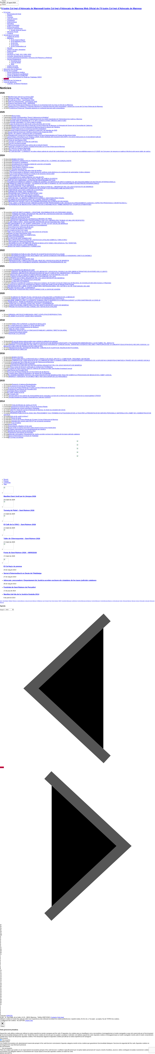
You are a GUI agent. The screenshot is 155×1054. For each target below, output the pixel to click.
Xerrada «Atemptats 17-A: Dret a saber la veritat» (25, 122)
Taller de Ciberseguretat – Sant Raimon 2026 (22, 101)
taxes (1, 600)
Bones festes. (16, 116)
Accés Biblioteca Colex (18, 41)
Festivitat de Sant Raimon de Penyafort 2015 (22, 389)
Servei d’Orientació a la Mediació (17, 74)
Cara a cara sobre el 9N (17, 411)
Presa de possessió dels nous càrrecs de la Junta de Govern (28, 145)
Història (9, 15)
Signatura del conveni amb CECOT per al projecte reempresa (31, 421)
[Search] (0, 1)
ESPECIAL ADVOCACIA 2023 (20, 217)
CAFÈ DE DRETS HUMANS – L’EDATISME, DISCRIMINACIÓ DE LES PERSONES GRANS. (42, 212)
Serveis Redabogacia (14, 59)
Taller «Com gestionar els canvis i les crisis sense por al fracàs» (27, 232)
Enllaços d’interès (13, 67)
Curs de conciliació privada (17, 143)
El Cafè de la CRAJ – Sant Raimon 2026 (21, 100)
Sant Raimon (5, 600)
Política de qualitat (13, 27)
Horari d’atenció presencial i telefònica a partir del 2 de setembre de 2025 (34, 130)
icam (44, 600)
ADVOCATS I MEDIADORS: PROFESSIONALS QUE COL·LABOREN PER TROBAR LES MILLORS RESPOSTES (47, 220)
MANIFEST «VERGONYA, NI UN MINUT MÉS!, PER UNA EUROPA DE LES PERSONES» (38, 376)
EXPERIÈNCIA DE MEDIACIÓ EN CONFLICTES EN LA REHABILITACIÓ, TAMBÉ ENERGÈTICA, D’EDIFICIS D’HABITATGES (50, 204)
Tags (5, 484)
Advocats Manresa (127, 600)
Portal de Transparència (14, 28)
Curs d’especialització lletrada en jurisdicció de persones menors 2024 (32, 174)
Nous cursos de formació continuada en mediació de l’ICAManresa (31, 367)
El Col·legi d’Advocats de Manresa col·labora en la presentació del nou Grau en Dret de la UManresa (41, 105)
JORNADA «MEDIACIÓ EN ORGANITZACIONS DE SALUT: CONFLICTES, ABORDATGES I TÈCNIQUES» (45, 273)
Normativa (10, 23)
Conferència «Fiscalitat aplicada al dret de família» (26, 170)
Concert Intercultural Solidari (18, 332)
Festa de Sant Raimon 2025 (18, 140)
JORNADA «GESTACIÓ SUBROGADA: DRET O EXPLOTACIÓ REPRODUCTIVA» (35, 314)
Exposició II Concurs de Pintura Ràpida (22, 386)
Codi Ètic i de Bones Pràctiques (17, 83)
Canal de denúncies (10, 82)
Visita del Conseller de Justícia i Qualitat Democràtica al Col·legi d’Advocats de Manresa (36, 146)
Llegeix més (29, 1020)
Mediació (11, 600)
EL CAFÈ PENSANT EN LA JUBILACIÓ (21, 185)
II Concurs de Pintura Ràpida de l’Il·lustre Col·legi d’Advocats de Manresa (31, 387)
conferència (74, 600)
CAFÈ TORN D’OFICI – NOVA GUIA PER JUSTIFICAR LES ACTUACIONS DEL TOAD (37, 222)
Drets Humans (55, 600)
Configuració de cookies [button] (8, 1020)
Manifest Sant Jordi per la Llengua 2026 (21, 97)
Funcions (10, 17)
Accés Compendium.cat (18, 46)
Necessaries (6, 1040)
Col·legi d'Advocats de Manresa (84, 600)
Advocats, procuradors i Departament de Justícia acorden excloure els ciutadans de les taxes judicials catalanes (44, 434)
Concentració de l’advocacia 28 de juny (20, 227)
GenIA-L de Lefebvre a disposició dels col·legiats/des (25, 133)
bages (121, 600)
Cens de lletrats (16, 62)
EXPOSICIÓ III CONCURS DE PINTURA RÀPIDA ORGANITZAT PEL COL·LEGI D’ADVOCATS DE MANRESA (46, 365)
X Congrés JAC (14, 394)
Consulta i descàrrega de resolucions (19, 56)
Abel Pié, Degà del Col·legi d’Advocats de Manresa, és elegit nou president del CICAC (37, 410)
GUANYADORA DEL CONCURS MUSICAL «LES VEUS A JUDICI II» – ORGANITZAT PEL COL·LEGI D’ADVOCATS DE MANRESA (50, 186)
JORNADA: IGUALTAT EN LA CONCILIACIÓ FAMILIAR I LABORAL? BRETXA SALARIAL (38, 330)
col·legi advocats (116, 600)
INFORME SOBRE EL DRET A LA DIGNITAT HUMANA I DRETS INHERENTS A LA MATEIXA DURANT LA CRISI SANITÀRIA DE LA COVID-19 (54, 300)
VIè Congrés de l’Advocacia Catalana (21, 175)
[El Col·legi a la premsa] (6, 563)
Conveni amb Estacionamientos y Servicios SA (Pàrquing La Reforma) (29, 57)
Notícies (6, 79)
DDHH (59, 600)
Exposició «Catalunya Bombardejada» (24, 384)
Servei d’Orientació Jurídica (16, 72)
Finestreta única (16, 61)
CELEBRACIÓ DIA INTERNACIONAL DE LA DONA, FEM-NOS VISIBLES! (32, 199)
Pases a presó (11, 51)
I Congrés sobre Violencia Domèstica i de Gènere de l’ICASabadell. (29, 373)
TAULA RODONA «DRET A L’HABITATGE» (22, 235)
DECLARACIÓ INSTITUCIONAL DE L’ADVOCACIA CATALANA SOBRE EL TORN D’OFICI (37, 240)
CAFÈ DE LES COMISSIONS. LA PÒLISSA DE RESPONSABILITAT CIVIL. (31, 180)
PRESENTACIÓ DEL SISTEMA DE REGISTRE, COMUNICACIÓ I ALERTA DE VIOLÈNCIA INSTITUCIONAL (44, 348)
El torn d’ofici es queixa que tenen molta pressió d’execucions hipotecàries (32, 427)
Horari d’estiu (12, 424)
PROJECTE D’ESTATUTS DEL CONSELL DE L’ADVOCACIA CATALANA (33, 307)
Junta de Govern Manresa (31, 600)
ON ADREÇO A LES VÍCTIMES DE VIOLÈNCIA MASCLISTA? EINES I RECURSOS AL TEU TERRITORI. (43, 243)
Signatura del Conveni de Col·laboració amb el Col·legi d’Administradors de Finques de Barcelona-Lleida (42, 135)
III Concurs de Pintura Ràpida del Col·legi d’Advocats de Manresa (28, 372)
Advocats (134, 600)
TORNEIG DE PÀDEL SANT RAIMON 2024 (22, 191)
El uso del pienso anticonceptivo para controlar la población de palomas (35, 341)
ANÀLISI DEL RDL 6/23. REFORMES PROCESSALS (26, 196)
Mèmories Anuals (12, 32)
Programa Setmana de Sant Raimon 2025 (21, 138)
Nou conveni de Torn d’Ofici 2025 (19, 150)
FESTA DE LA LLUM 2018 (16, 333)
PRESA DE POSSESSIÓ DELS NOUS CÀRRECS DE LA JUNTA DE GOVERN (34, 289)
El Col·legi (7, 12)
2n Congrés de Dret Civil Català (17, 230)
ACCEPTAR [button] (21, 1020)
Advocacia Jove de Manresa (13, 69)
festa (50, 600)
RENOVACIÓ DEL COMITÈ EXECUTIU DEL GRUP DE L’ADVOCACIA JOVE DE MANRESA (39, 260)
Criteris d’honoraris (13, 25)
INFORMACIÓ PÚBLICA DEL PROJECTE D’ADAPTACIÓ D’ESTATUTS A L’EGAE (38, 254)
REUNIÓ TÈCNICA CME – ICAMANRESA (21, 288)
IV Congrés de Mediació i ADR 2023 (19, 228)
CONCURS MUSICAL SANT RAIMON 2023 (23, 244)
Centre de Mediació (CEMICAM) (17, 75)
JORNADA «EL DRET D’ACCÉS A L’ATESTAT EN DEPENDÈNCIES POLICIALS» (37, 298)
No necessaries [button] (5, 1046)
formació (47, 600)
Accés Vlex (14, 43)
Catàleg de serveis (13, 36)
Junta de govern (12, 19)
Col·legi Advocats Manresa (106, 600)
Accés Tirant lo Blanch (18, 40)
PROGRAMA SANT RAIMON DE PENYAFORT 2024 (25, 193)
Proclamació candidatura (20, 162)
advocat (138, 600)
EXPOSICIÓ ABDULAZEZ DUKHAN (23, 363)
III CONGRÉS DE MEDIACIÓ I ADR (23, 270)
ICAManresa (39, 600)
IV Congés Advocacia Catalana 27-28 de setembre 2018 (26, 325)
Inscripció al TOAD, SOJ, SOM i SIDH (19, 54)
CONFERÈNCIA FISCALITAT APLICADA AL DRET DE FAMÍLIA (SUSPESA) (32, 178)
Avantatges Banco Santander (16, 391)
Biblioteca (10, 38)
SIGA (12, 64)
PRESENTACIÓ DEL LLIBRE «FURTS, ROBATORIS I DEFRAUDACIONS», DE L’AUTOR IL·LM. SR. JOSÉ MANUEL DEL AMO (48, 286)
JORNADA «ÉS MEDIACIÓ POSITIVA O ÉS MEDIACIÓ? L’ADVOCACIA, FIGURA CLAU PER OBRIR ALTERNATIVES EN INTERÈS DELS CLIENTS (59, 271)
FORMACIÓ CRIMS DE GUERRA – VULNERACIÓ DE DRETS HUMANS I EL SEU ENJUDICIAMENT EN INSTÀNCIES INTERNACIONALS (54, 183)
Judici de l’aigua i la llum (16, 328)
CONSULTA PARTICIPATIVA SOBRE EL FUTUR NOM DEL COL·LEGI (33, 276)
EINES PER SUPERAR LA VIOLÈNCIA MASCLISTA (29, 324)
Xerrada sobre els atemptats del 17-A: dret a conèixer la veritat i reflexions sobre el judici (38, 120)
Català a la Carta (12, 66)
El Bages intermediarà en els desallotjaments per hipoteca (27, 429)
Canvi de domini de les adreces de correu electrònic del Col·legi (30, 124)
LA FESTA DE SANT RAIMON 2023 (19, 238)
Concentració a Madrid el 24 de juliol (20, 426)
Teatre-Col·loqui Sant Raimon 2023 (20, 233)
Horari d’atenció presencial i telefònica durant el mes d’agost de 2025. (30, 132)
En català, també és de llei (15, 392)
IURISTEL (9, 1015)
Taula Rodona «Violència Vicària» (23, 167)
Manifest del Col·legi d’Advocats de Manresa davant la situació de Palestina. (35, 127)
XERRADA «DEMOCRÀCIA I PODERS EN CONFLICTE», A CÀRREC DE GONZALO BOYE (41, 161)
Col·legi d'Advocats (95, 600)
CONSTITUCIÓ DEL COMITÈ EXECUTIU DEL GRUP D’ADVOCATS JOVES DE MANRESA (39, 305)
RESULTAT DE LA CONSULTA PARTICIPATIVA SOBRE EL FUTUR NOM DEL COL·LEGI (39, 275)
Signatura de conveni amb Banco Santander (25, 408)
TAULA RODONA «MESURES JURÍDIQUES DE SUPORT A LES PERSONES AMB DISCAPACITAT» (41, 188)
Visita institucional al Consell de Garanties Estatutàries (28, 128)
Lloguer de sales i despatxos (16, 49)
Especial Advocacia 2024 (20, 165)
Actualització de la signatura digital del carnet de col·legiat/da (31, 164)
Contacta (10, 33)
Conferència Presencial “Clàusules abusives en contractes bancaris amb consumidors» (37, 108)
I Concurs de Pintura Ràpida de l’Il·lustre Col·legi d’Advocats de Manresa (34, 419)
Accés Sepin (15, 44)
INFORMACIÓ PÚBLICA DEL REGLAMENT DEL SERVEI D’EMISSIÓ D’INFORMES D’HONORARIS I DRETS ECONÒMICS (51, 255)
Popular (6, 481)
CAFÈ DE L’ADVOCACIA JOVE (22, 215)
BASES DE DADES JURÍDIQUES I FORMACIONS (24, 246)
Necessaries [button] (4, 1038)
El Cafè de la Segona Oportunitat (19, 148)
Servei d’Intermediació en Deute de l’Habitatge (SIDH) (24, 77)
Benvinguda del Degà (14, 14)
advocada (147, 600)
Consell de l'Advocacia (66, 600)
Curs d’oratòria (16, 423)
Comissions (11, 20)
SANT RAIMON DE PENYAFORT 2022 (21, 259)
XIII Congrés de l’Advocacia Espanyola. (21, 241)
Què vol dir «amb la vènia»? (19, 416)
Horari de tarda (16, 418)
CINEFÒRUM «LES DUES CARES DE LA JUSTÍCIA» (25, 190)
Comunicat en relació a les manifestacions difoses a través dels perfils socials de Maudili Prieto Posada (41, 284)
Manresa (15, 600)
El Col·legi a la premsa (16, 437)
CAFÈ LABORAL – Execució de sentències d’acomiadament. (27, 225)
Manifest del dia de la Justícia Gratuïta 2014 (22, 431)
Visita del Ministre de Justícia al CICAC (24, 405)
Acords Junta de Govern (18, 30)
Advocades (142, 600)
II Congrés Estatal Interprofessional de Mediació (23, 327)
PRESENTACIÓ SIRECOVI (18, 349)
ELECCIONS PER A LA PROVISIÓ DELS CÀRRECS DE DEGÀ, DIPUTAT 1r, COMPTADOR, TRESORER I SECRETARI (51, 359)
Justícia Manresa (21, 600)
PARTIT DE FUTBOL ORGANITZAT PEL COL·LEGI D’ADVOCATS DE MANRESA (37, 278)
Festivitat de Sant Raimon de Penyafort (20, 432)
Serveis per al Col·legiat (11, 35)
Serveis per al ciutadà (10, 70)
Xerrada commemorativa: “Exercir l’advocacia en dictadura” (30, 117)
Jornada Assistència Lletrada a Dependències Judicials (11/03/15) (30, 397)
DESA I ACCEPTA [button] (6, 1053)
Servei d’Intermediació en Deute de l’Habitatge (23, 436)
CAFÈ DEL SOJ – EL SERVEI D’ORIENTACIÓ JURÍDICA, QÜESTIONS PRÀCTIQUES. (36, 198)
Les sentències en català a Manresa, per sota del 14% (27, 177)
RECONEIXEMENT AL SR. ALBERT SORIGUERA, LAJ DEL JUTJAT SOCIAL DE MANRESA (38, 223)
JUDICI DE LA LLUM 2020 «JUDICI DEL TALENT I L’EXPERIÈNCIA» (31, 303)
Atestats (9, 48)
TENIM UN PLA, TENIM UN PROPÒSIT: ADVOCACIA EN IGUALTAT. (30, 302)
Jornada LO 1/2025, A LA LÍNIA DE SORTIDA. (23, 141)
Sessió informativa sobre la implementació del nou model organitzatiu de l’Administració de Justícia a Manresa (47, 119)
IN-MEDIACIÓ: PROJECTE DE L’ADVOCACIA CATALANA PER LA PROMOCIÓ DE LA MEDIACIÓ (43, 297)
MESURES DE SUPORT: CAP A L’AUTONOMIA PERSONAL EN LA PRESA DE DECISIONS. (38, 201)
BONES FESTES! (18, 159)
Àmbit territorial (12, 22)
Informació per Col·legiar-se (12, 80)
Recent (6, 479)
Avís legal (61, 1017)
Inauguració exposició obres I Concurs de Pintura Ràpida (29, 406)
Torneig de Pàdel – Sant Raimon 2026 (20, 98)
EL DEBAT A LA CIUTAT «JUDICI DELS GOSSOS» (25, 316)
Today (2, 767)
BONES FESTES (17, 357)
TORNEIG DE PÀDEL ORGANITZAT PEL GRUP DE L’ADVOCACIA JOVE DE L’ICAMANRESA (42, 214)
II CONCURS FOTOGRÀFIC (17, 257)
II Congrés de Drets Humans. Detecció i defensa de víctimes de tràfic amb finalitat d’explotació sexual (40, 368)
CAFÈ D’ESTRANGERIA (16, 236)
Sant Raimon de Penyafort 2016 (17, 370)
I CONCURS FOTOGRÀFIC (20, 281)
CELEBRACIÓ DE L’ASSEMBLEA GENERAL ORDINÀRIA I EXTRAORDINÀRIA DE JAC (37, 262)
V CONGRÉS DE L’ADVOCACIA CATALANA (26, 279)
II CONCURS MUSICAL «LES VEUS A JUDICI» (24, 195)
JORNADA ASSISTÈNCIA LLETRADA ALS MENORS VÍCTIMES (31, 219)
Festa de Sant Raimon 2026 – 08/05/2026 (21, 103)
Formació (10, 53)
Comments (7, 482)
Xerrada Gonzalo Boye (19, 169)
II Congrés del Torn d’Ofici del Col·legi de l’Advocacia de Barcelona (32, 362)
